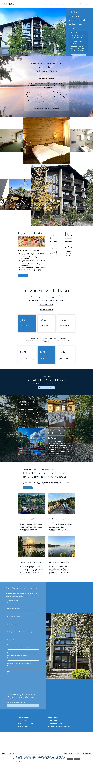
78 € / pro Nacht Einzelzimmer (25, 326)
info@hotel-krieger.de (76, 38)
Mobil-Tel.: (10, 640)
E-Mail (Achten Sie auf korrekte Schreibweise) (19, 632)
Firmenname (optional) (13, 608)
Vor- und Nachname (13, 600)
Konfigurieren (19, 761)
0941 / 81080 (74, 32)
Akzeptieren (70, 758)
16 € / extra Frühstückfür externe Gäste (65, 357)
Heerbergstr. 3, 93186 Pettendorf (76, 42)
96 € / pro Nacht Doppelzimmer (45, 357)
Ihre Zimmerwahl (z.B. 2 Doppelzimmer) (18, 655)
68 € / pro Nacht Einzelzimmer (25, 357)
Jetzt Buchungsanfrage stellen (78, 55)
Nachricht (10, 671)
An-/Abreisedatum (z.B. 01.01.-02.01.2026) (18, 647)
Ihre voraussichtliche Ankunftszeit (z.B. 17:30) (19, 663)
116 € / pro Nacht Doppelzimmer (45, 326)
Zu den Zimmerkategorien (46, 309)
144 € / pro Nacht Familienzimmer (64, 326)
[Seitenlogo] (8, 6)
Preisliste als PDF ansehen (46, 304)
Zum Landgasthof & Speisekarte (46, 387)
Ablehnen (77, 758)
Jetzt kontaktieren (23, 275)
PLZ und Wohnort (12, 624)
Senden (23, 705)
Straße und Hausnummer (14, 616)
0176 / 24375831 (77, 35)
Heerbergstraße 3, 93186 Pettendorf (60, 726)
